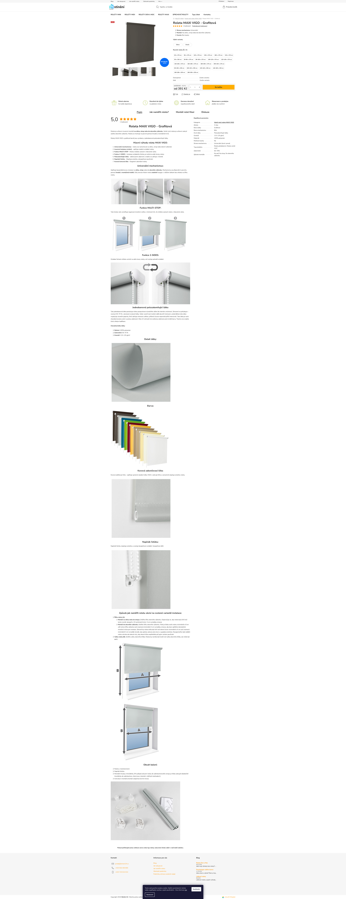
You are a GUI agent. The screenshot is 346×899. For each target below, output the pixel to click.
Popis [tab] (139, 112)
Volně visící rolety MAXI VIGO (224, 122)
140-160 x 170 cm (179, 63)
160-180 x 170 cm (192, 63)
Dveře (187, 45)
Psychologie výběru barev (204, 870)
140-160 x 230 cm (218, 67)
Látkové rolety (201, 876)
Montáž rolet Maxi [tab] (185, 112)
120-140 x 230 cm (205, 67)
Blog (112, 1)
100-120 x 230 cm (192, 67)
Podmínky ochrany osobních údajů (164, 874)
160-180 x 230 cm (179, 72)
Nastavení (149, 895)
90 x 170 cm (187, 54)
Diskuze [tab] (205, 112)
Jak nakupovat (121, 1)
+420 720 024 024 (121, 872)
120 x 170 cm (198, 54)
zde (186, 890)
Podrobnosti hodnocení (199, 26)
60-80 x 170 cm (188, 59)
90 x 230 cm (177, 59)
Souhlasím (196, 889)
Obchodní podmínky (149, 1)
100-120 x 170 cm (213, 59)
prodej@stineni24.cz (122, 864)
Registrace (231, 1)
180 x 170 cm (218, 54)
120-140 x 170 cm (226, 59)
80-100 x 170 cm (201, 59)
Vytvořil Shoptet (230, 897)
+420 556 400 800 (121, 868)
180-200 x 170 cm (206, 63)
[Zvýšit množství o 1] (199, 87)
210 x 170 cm (229, 54)
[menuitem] (116, 14)
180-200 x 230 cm (192, 72)
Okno (178, 45)
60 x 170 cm (177, 54)
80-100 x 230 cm (179, 67)
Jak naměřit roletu (134, 1)
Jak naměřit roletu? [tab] (159, 112)
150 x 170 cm (208, 54)
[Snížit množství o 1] (190, 87)
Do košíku (218, 87)
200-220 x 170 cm (219, 63)
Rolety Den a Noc (202, 863)
